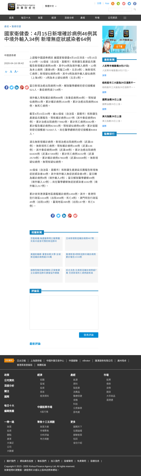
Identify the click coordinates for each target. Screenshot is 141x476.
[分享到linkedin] (17, 87)
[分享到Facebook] (6, 87)
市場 (106, 375)
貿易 (42, 392)
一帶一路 (9, 422)
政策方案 (44, 427)
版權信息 (94, 461)
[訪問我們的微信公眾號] (118, 3)
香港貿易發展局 (24, 365)
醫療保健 (77, 396)
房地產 (76, 412)
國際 (11, 24)
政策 (40, 18)
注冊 (99, 3)
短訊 (75, 439)
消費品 (76, 392)
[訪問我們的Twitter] (129, 3)
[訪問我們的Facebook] (135, 3)
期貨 (108, 392)
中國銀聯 (73, 361)
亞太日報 (21, 361)
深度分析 (69, 18)
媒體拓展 (41, 365)
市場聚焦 (44, 431)
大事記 (10, 443)
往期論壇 (77, 431)
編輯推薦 (40, 24)
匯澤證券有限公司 (104, 361)
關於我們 (11, 461)
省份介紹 (77, 443)
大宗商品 (110, 396)
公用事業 (77, 408)
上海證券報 (36, 361)
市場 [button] (97, 18)
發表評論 (89, 335)
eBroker (86, 361)
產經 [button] (82, 18)
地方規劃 (44, 439)
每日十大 (26, 18)
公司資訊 (112, 18)
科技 (75, 404)
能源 (75, 380)
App (107, 3)
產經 (72, 375)
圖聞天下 (77, 427)
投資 (42, 388)
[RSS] (113, 3)
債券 (108, 384)
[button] (125, 18)
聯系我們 (42, 461)
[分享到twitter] (12, 87)
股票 (108, 380)
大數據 (10, 451)
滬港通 (109, 400)
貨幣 (108, 388)
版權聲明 (68, 461)
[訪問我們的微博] (124, 3)
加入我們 (55, 461)
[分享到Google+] (22, 87)
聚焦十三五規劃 (46, 422)
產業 (9, 439)
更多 (72, 422)
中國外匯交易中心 (55, 361)
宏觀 (42, 380)
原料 (75, 384)
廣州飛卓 (121, 361)
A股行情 (26, 24)
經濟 (39, 375)
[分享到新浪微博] (27, 87)
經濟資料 (44, 396)
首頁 (11, 18)
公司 (9, 447)
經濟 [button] (53, 18)
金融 (75, 400)
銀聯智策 (77, 435)
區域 (42, 384)
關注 (6, 391)
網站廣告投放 (26, 461)
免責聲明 (81, 461)
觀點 (9, 435)
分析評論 (44, 435)
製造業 (76, 388)
